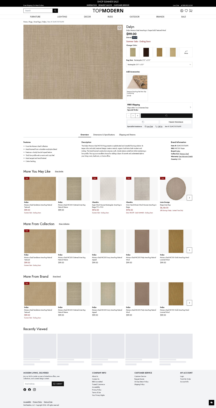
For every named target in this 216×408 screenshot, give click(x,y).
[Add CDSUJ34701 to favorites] (121, 180)
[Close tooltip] (212, 396)
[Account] (182, 10)
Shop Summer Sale (108, 1)
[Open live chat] (211, 402)
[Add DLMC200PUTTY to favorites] (155, 233)
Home (25, 22)
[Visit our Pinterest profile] (24, 389)
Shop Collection (64, 224)
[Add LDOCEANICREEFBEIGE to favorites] (189, 180)
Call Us (160, 126)
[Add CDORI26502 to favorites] (155, 180)
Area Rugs (37, 22)
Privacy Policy (96, 390)
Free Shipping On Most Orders (33, 5)
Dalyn (44, 22)
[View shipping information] (159, 107)
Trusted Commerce (98, 384)
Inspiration (92, 5)
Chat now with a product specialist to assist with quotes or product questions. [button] (196, 397)
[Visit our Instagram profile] (34, 389)
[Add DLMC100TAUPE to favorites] (119, 28)
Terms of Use (96, 392)
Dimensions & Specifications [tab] (104, 134)
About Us (95, 376)
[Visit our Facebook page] (29, 389)
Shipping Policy (139, 384)
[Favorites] (186, 10)
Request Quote (105, 5)
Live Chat (176, 5)
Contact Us (95, 379)
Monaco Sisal (184, 154)
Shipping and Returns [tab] (127, 134)
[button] (191, 10)
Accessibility (96, 387)
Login (182, 376)
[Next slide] (189, 197)
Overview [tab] (85, 134)
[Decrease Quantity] (128, 115)
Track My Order (185, 379)
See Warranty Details (186, 156)
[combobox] (38, 11)
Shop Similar (59, 171)
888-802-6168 (188, 5)
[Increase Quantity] (137, 115)
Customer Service (121, 5)
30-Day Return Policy (141, 382)
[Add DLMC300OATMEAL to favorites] (87, 180)
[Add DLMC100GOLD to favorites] (189, 233)
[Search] (55, 11)
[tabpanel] (108, 152)
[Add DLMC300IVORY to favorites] (121, 233)
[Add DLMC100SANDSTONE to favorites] (53, 180)
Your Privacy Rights (98, 395)
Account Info (184, 382)
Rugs (30, 22)
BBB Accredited (97, 382)
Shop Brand (57, 276)
